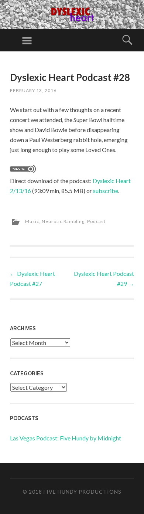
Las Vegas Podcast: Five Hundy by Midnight (65, 438)
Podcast (96, 221)
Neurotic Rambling (63, 221)
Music (32, 221)
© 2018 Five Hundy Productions (72, 491)
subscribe (105, 190)
